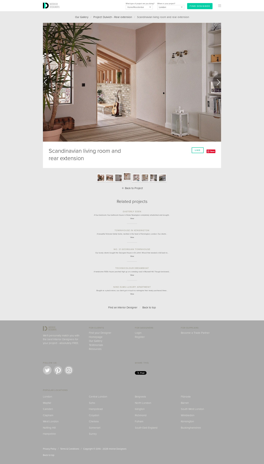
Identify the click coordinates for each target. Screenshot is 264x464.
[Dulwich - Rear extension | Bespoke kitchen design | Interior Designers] (118, 181)
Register (140, 337)
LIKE (197, 150)
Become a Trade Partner (195, 332)
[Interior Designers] (46, 10)
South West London (192, 409)
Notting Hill (49, 427)
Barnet (185, 403)
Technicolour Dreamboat (132, 268)
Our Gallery (81, 17)
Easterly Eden (132, 211)
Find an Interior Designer (122, 307)
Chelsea (94, 421)
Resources (95, 349)
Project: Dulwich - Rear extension (112, 17)
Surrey (93, 433)
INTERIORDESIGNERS (54, 5)
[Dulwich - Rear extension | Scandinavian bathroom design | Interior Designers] (145, 181)
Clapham (48, 415)
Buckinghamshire (191, 427)
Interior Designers (117, 448)
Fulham (139, 421)
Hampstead (96, 409)
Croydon (94, 415)
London (47, 396)
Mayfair (47, 403)
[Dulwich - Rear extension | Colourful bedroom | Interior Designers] (136, 181)
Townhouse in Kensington (132, 230)
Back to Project (133, 188)
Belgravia (140, 396)
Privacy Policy (49, 448)
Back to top (149, 307)
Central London (98, 396)
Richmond (141, 415)
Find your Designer (100, 332)
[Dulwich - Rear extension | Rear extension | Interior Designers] (162, 181)
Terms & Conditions (69, 448)
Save (212, 151)
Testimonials (96, 345)
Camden (48, 409)
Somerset (94, 427)
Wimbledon (187, 415)
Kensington (187, 421)
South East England (146, 427)
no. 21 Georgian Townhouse (132, 249)
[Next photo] (216, 82)
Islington (140, 409)
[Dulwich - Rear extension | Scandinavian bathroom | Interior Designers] (154, 181)
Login (138, 332)
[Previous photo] (47, 82)
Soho (92, 403)
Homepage (96, 337)
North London (143, 403)
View (132, 218)
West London (51, 421)
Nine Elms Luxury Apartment (132, 287)
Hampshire (49, 433)
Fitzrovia (186, 396)
